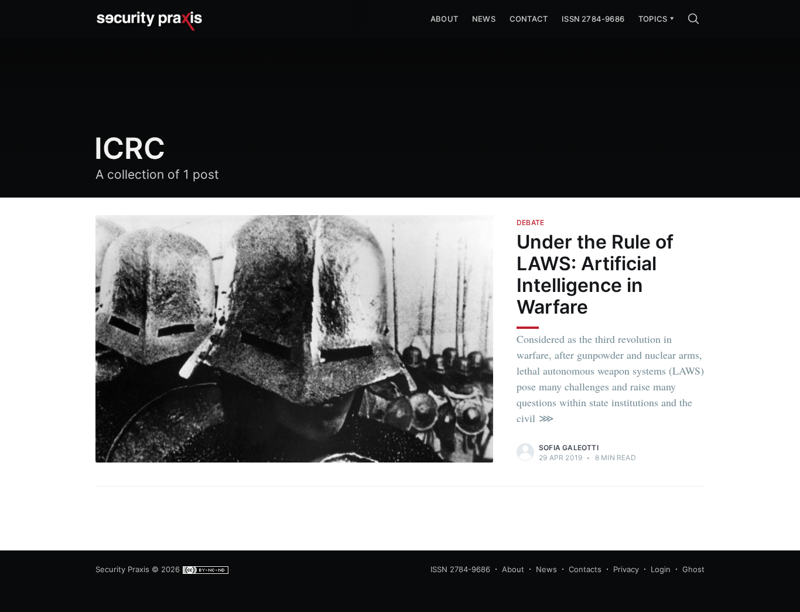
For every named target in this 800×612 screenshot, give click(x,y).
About (513, 569)
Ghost (693, 569)
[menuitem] (652, 19)
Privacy (626, 569)
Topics (652, 18)
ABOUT (444, 18)
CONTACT (529, 18)
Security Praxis (122, 569)
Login (661, 569)
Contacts (585, 569)
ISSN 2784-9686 (593, 18)
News (483, 18)
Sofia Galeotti (569, 447)
